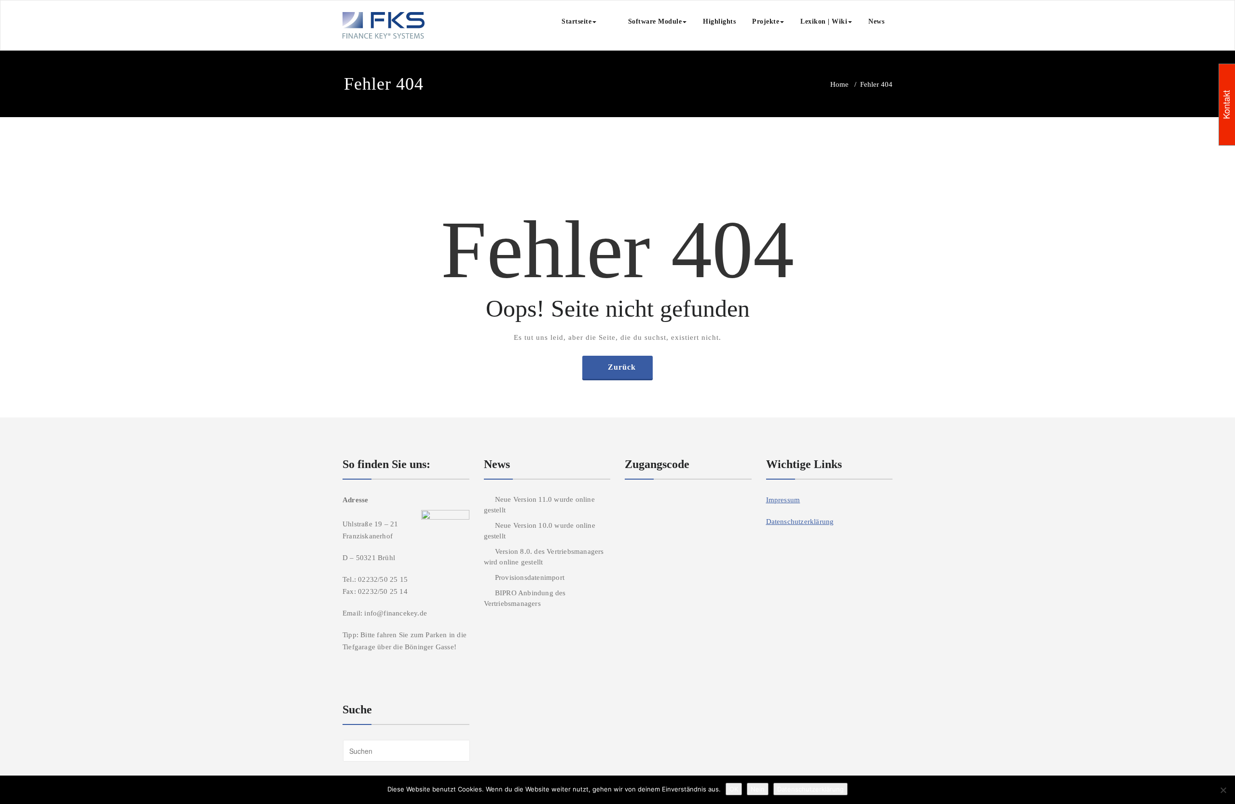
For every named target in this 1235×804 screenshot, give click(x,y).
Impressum (783, 500)
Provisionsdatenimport (529, 577)
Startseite (576, 21)
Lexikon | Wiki (823, 21)
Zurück (622, 367)
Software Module (647, 21)
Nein (758, 789)
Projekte (765, 21)
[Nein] (1223, 790)
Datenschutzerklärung (800, 521)
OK (733, 789)
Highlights (719, 21)
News (876, 21)
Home (839, 84)
